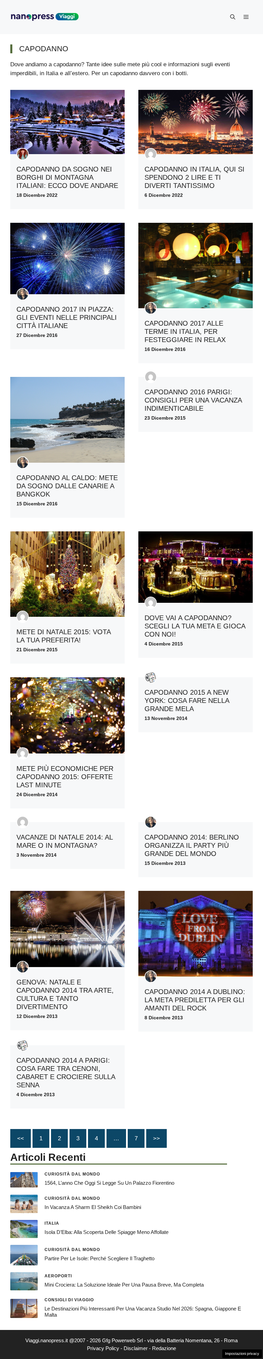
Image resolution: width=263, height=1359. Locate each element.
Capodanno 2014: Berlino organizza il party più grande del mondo (192, 845)
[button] (232, 17)
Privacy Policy (103, 1348)
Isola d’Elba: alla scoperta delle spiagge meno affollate (106, 1232)
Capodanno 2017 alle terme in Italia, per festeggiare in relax (185, 331)
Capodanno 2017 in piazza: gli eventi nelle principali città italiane (66, 317)
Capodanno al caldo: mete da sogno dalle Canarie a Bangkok (67, 486)
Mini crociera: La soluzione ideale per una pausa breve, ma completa (124, 1285)
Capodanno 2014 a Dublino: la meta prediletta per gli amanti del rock (195, 1000)
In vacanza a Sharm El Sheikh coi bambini (93, 1207)
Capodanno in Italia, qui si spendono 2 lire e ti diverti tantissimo (195, 177)
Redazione (164, 1348)
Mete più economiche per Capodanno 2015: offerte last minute (64, 777)
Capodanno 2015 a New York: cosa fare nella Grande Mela (187, 700)
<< (20, 1138)
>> (156, 1138)
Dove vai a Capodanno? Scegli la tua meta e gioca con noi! (195, 626)
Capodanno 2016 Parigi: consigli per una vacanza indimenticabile (193, 400)
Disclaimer (136, 1348)
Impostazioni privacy (242, 1353)
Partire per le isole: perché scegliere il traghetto (99, 1258)
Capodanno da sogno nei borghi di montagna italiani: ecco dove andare (67, 177)
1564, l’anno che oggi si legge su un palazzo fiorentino (109, 1183)
